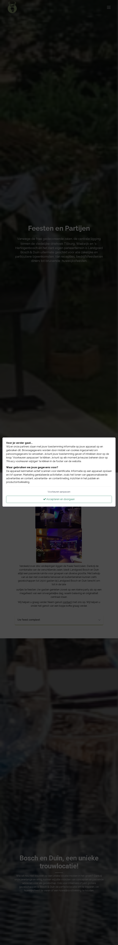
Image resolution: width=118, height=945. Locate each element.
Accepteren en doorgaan (60, 499)
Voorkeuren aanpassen (59, 492)
